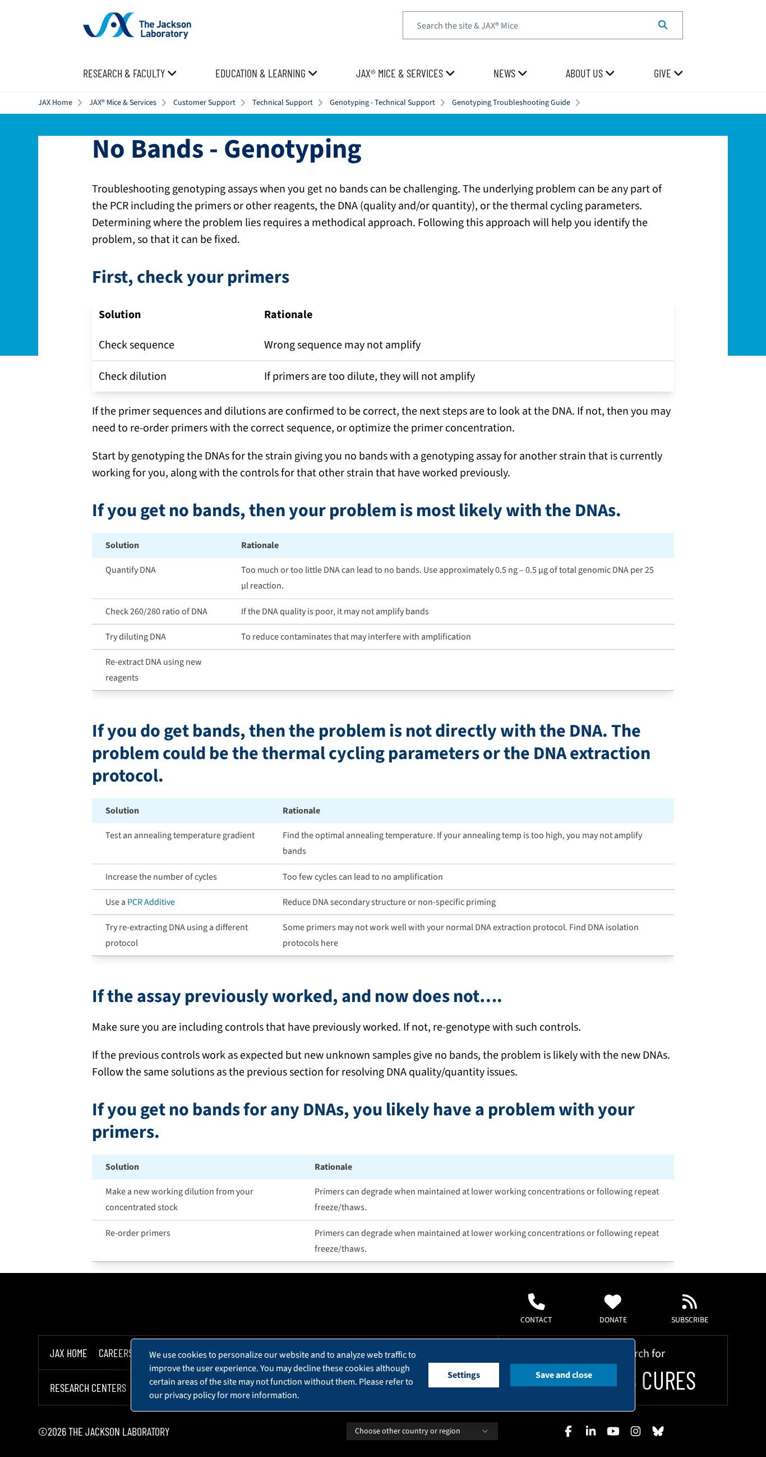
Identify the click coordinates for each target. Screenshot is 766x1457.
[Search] (662, 25)
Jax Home (68, 1352)
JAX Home (55, 102)
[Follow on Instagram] (635, 1431)
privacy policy (189, 1395)
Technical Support (282, 102)
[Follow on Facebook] (568, 1431)
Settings (463, 1375)
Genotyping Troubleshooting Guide (511, 102)
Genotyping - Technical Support (382, 102)
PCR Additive (151, 902)
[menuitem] (130, 73)
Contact (536, 1320)
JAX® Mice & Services (122, 102)
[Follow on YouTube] (613, 1431)
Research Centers (88, 1388)
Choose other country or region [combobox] (407, 1431)
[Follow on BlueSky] (658, 1431)
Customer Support (204, 102)
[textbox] (543, 25)
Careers (116, 1352)
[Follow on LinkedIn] (590, 1431)
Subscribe (689, 1320)
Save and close (564, 1375)
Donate (613, 1320)
